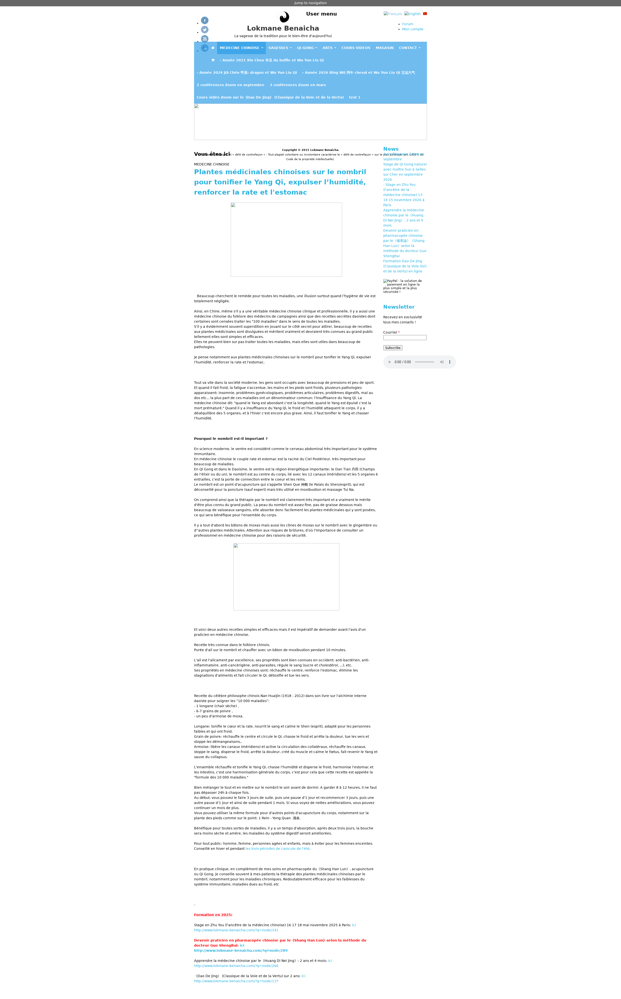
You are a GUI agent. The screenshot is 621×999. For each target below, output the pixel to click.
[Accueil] (283, 17)
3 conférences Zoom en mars (298, 85)
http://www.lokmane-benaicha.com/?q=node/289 (241, 950)
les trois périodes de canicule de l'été (277, 849)
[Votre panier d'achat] (213, 60)
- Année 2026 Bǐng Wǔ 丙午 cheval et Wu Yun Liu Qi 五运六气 (358, 72)
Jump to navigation (310, 3)
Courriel (391, 332)
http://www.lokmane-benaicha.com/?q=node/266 (236, 966)
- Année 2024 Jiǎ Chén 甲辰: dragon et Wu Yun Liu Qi (247, 72)
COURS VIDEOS (356, 48)
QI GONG (306, 48)
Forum (407, 24)
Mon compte (413, 29)
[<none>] (213, 48)
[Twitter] (205, 32)
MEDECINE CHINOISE (240, 48)
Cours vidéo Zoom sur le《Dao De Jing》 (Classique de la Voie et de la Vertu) (270, 97)
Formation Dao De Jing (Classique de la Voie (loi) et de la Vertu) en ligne (404, 266)
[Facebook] (205, 23)
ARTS (328, 48)
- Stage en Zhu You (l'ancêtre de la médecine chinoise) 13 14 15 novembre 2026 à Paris (404, 195)
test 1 (354, 97)
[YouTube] (205, 41)
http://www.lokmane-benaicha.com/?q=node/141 (236, 930)
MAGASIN (385, 48)
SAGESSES (279, 48)
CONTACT (408, 48)
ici (354, 925)
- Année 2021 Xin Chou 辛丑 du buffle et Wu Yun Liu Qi (272, 60)
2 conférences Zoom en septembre (230, 85)
